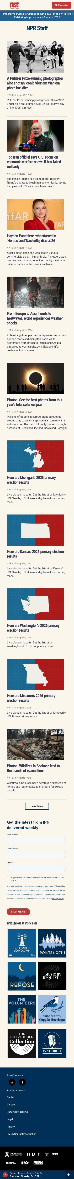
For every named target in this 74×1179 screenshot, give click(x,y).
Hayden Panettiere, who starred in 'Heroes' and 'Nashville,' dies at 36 (31, 238)
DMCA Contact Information (21, 1134)
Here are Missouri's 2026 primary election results (31, 698)
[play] (5, 1174)
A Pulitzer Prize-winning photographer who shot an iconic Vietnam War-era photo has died (35, 83)
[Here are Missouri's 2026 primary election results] (35, 674)
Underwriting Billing (17, 1112)
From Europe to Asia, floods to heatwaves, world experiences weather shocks (35, 318)
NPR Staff (11, 95)
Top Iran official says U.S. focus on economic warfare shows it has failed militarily (34, 162)
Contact (11, 1097)
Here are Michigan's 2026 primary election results (31, 480)
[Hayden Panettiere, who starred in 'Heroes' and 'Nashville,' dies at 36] (35, 214)
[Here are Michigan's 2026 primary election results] (35, 456)
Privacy (11, 1126)
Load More (37, 806)
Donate (63, 5)
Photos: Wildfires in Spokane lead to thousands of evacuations (33, 768)
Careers (11, 1104)
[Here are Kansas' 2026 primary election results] (35, 530)
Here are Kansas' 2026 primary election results (35, 554)
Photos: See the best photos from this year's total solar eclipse (34, 402)
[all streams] (69, 1174)
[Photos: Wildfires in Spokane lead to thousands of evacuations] (35, 744)
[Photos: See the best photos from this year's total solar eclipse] (35, 378)
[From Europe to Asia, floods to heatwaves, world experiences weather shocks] (35, 292)
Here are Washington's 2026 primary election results (33, 628)
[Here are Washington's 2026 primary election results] (35, 604)
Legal (10, 1119)
